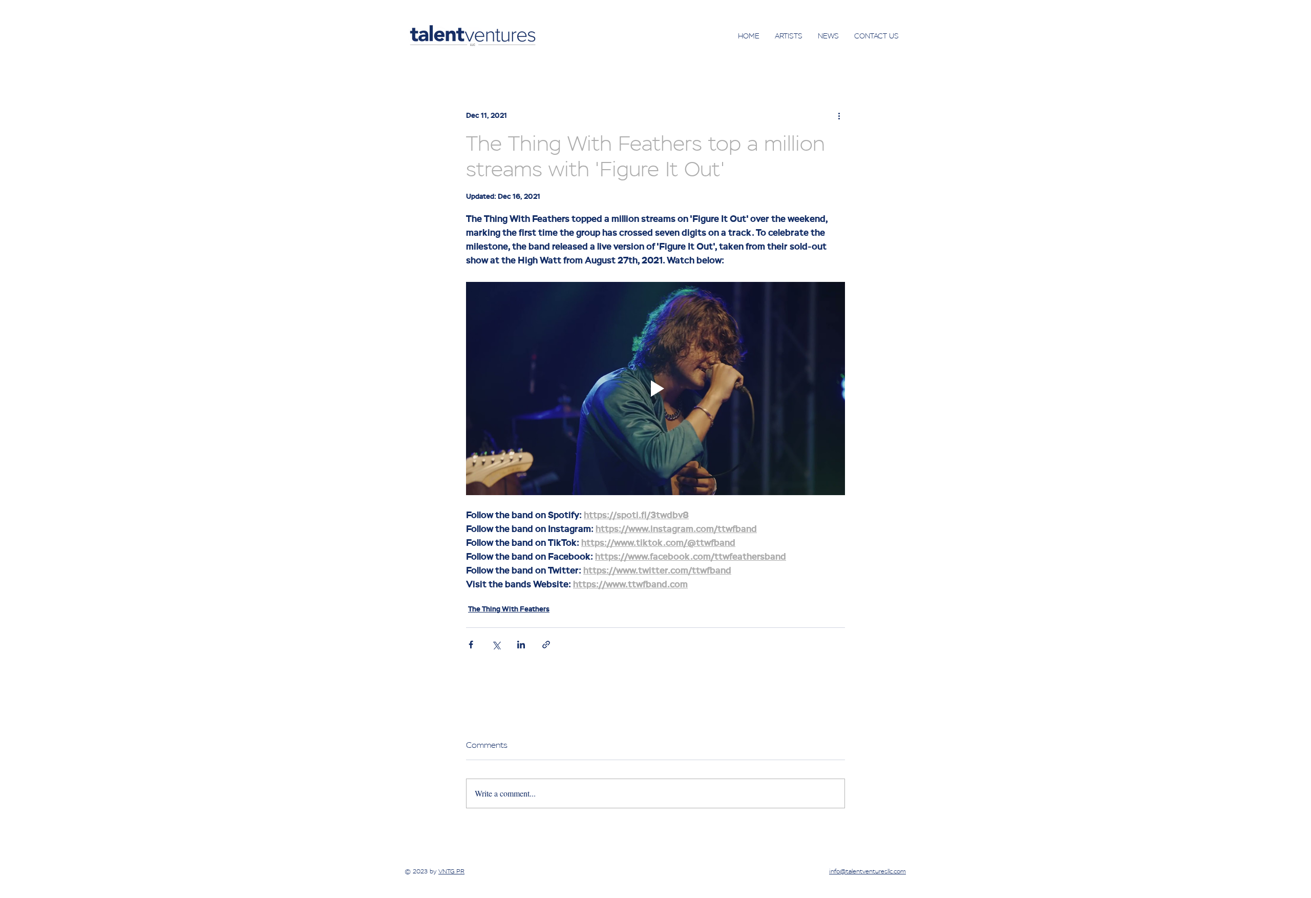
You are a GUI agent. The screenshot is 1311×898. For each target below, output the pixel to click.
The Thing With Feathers (508, 609)
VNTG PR (451, 871)
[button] (788, 36)
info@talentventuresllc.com (867, 871)
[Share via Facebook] (471, 644)
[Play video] (655, 388)
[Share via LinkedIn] (521, 644)
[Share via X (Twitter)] (496, 644)
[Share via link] (546, 644)
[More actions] (839, 116)
